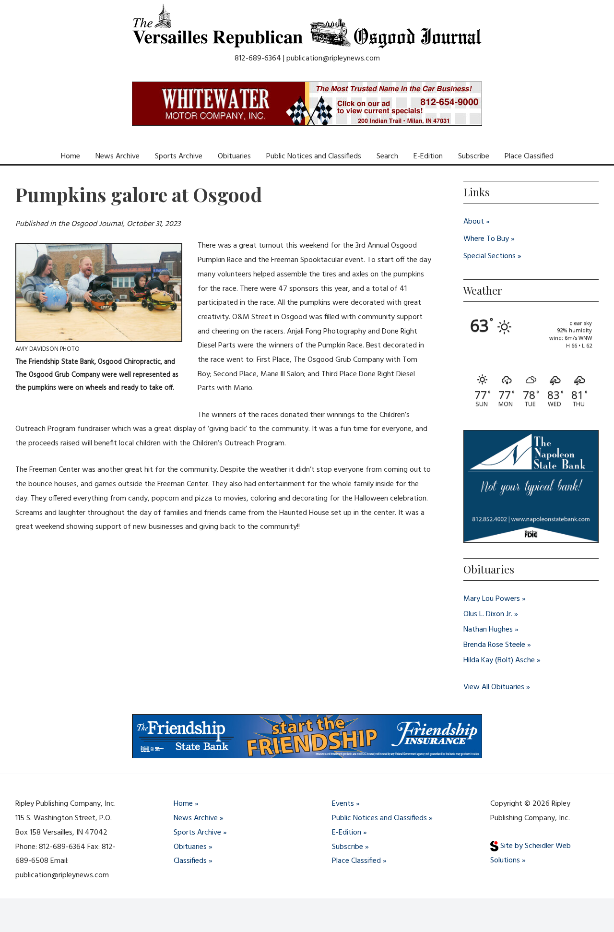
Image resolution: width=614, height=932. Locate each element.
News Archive (117, 156)
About (473, 221)
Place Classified (529, 156)
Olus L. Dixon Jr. (487, 614)
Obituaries (234, 156)
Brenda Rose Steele (494, 645)
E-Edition (428, 156)
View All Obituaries (493, 687)
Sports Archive (178, 156)
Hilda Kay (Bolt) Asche (499, 660)
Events (343, 804)
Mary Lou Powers (491, 599)
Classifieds (190, 861)
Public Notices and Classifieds (313, 156)
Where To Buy (486, 239)
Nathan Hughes (488, 629)
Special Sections (489, 256)
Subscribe (473, 156)
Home (70, 156)
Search (387, 156)
